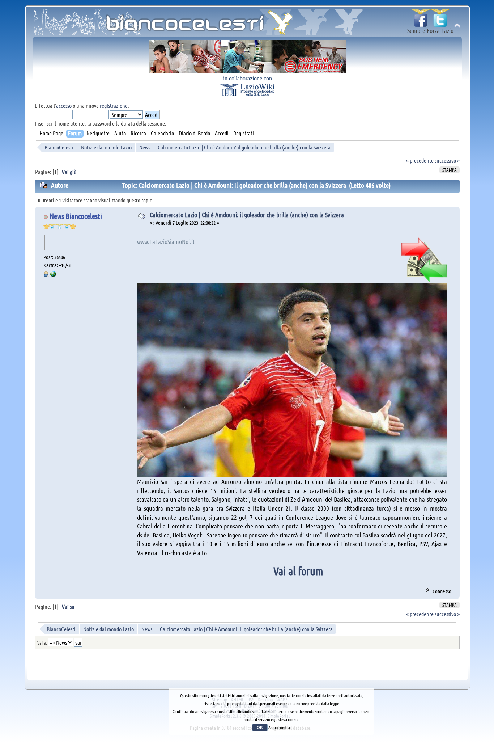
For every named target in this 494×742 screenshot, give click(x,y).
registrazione (114, 105)
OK (260, 727)
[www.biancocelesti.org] (53, 274)
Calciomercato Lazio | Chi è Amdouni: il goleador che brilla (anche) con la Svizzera (247, 215)
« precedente (420, 160)
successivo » (447, 160)
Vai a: (42, 643)
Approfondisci (279, 727)
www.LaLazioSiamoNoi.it (166, 241)
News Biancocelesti (76, 215)
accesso (64, 105)
